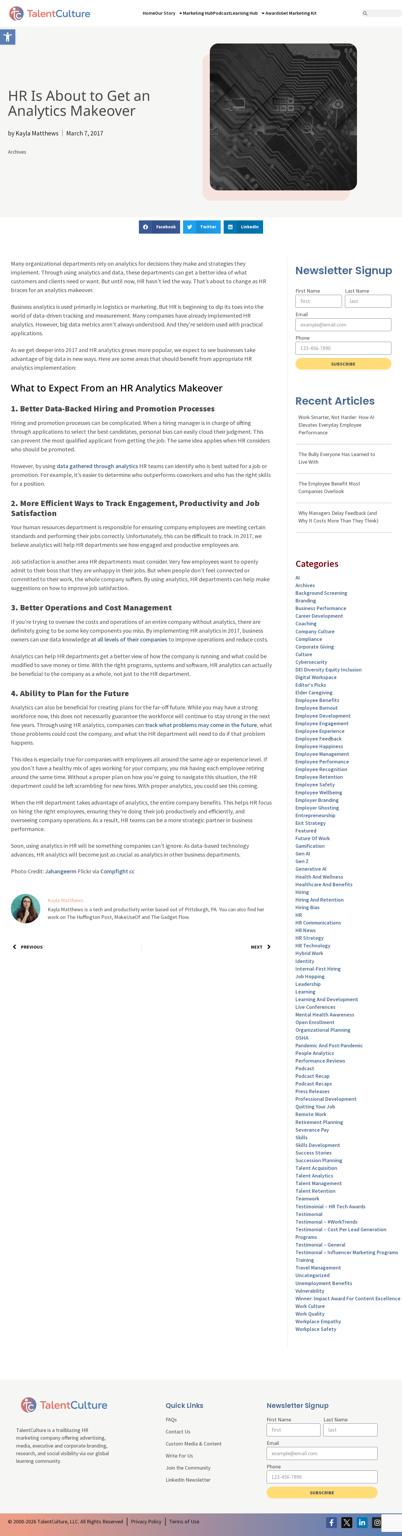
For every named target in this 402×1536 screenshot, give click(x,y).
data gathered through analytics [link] (97, 466)
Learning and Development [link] (326, 999)
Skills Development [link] (317, 1145)
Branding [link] (305, 600)
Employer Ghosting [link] (317, 807)
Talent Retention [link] (315, 1190)
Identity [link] (304, 961)
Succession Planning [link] (318, 1160)
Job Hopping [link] (310, 976)
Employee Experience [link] (320, 731)
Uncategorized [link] (312, 1275)
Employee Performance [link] (322, 761)
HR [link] (298, 915)
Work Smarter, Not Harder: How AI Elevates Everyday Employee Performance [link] (336, 425)
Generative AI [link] (311, 868)
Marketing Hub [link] (198, 13)
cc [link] (131, 871)
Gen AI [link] (302, 853)
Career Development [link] (319, 615)
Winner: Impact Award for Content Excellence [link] (348, 1298)
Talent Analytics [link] (314, 1175)
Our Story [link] (165, 13)
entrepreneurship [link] (315, 815)
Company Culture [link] (315, 631)
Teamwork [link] (307, 1198)
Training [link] (304, 1260)
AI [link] (297, 577)
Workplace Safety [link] (315, 1329)
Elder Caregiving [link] (314, 692)
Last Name (357, 290)
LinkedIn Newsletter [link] (188, 1479)
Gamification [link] (310, 845)
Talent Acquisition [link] (316, 1168)
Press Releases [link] (312, 1091)
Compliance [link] (308, 639)
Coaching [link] (306, 623)
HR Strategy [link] (309, 937)
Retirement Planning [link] (319, 1122)
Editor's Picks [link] (310, 684)
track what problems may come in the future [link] (201, 724)
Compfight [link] (114, 871)
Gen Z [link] (302, 861)
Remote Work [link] (310, 1114)
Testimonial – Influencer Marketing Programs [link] (346, 1252)
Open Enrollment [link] (315, 1022)
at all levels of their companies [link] (129, 639)
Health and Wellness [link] (319, 876)
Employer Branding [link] (317, 800)
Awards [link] (273, 13)
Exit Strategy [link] (310, 823)
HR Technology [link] (312, 945)
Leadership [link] (308, 984)
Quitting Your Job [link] (315, 1106)
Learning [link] (305, 991)
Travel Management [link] (318, 1267)
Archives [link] (17, 151)
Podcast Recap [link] (312, 1076)
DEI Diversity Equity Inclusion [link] (328, 669)
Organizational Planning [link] (322, 1029)
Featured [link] (305, 830)
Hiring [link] (302, 892)
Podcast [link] (221, 13)
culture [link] (303, 654)
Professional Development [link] (326, 1099)
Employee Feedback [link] (318, 738)
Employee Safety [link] (315, 784)
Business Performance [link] (320, 608)
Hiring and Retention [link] (319, 899)
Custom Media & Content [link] (194, 1443)
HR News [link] (305, 930)
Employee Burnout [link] (316, 707)
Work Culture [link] (310, 1306)
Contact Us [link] (178, 1431)
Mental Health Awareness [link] (324, 1014)
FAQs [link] (171, 1419)
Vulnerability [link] (309, 1290)
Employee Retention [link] (319, 776)
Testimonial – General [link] (320, 1244)
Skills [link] (301, 1137)
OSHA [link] (301, 1037)
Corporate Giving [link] (314, 646)
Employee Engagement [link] (322, 723)
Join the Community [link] (188, 1467)
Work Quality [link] (310, 1313)
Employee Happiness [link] (319, 746)
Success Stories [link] (313, 1152)
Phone (302, 337)
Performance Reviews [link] (320, 1060)
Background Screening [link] (321, 592)
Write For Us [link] (179, 1455)
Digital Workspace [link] (316, 677)
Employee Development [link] (323, 715)
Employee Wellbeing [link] (318, 792)
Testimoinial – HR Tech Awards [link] (330, 1206)
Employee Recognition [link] (321, 769)
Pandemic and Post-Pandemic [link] (329, 1045)
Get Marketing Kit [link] (299, 13)
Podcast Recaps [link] (313, 1083)
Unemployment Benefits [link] (323, 1283)
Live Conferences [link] (315, 1007)
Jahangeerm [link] (61, 871)
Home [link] (149, 13)
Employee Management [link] (322, 754)
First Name (307, 290)
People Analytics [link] (314, 1053)
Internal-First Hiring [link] (318, 968)
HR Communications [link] (318, 922)
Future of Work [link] (312, 838)
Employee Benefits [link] (317, 700)
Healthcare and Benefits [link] (324, 884)
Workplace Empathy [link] (318, 1321)
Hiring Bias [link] (307, 907)
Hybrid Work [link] (309, 953)
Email (301, 314)
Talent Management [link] (318, 1183)
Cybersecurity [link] (311, 662)
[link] (7, 37)
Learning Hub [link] (244, 13)
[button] (159, 227)
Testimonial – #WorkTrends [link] (326, 1221)
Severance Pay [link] (312, 1129)
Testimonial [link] (309, 1214)
